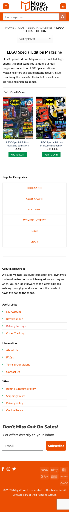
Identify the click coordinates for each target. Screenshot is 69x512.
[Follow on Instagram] (8, 469)
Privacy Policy (14, 403)
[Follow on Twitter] (14, 469)
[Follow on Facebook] (3, 469)
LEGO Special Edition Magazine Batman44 (51, 144)
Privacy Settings (16, 326)
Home (9, 27)
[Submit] (62, 16)
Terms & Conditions (18, 364)
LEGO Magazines (40, 27)
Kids (21, 27)
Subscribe (56, 445)
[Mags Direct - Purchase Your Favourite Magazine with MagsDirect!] (34, 6)
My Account (13, 311)
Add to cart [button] (18, 155)
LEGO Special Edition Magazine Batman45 (17, 144)
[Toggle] (6, 92)
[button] (6, 6)
